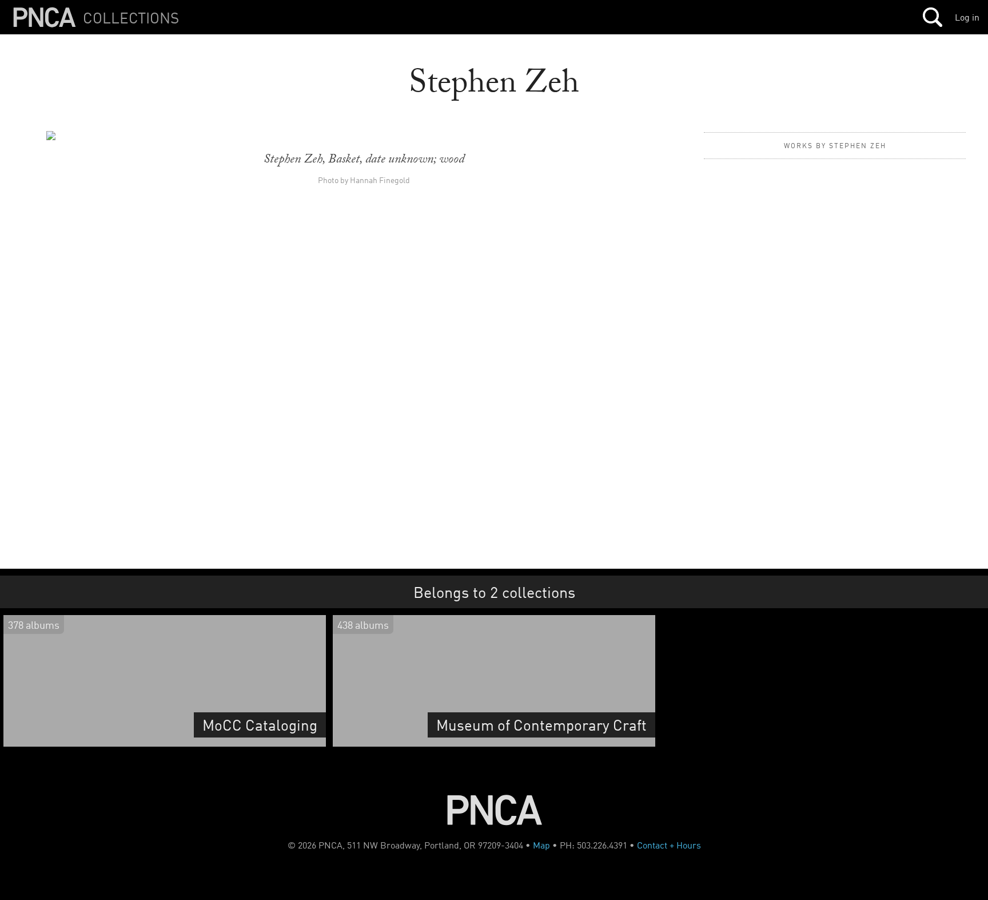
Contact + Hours (669, 845)
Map (541, 845)
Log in (967, 17)
